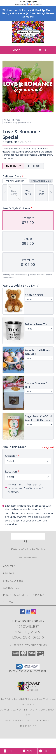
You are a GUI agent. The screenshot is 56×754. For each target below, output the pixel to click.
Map (29, 751)
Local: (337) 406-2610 (28, 637)
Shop (16, 49)
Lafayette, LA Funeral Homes (18, 698)
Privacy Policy (14, 720)
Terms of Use (28, 726)
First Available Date (41, 180)
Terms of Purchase (37, 720)
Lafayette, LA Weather (13, 709)
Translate (37, 4)
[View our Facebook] (22, 613)
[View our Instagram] (33, 613)
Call (10, 751)
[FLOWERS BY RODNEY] (28, 41)
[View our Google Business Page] (28, 613)
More (7, 158)
